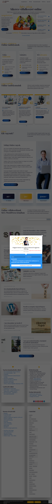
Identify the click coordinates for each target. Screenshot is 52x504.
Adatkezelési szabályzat (35, 262)
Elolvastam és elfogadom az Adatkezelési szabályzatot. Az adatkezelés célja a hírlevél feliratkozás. (25, 261)
